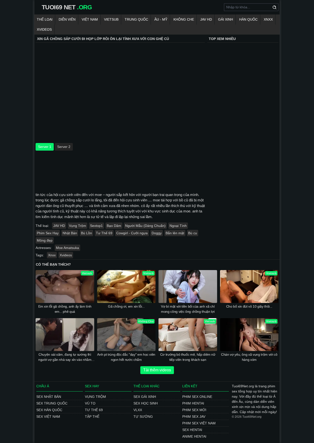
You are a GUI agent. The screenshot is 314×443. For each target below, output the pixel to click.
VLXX (137, 410)
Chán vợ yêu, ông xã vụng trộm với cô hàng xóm (249, 357)
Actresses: (44, 248)
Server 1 (44, 147)
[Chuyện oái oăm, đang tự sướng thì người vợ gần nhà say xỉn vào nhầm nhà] (65, 334)
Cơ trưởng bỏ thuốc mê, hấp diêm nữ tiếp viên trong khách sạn (187, 357)
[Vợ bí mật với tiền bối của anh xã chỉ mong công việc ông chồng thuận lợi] (187, 286)
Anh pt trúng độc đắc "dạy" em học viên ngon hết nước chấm (126, 357)
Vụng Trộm (77, 226)
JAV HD (206, 19)
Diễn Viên (67, 19)
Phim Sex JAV (193, 416)
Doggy (157, 233)
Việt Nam (90, 19)
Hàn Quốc (248, 19)
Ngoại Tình (178, 226)
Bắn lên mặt (175, 233)
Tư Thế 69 (104, 233)
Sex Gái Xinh (144, 397)
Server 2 (63, 147)
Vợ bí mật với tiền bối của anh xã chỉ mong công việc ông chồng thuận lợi (187, 308)
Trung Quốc (136, 19)
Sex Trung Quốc (51, 403)
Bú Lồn (86, 233)
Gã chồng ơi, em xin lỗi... (126, 306)
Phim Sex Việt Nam (199, 423)
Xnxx (268, 19)
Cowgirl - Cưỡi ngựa (132, 233)
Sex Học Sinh (145, 403)
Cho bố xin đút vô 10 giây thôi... (249, 306)
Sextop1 (96, 226)
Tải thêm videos (157, 370)
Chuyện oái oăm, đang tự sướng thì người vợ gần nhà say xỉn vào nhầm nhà (64, 357)
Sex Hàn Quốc (49, 410)
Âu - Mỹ (160, 19)
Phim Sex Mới (194, 410)
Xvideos (44, 29)
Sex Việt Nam (48, 416)
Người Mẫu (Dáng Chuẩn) (145, 226)
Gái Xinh (225, 19)
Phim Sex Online (197, 397)
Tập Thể (92, 416)
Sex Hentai (192, 430)
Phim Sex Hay (48, 233)
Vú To (90, 403)
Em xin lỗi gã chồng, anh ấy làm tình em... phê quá (65, 308)
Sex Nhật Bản (48, 397)
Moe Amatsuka (67, 248)
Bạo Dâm (114, 226)
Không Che (183, 19)
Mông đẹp (44, 240)
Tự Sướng (143, 416)
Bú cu (192, 233)
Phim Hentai (193, 403)
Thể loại (44, 19)
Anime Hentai (194, 436)
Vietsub (111, 19)
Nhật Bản (70, 233)
